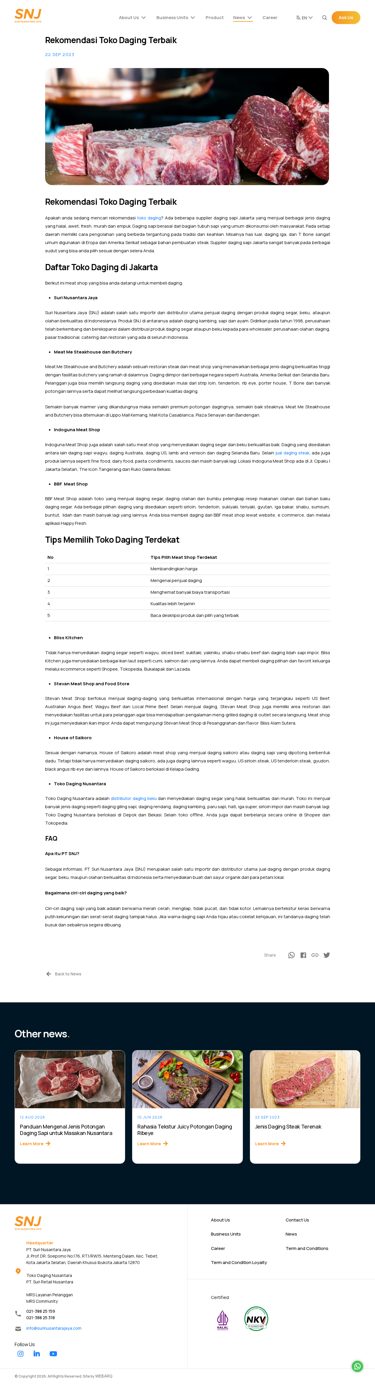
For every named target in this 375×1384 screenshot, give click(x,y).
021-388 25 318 (40, 1317)
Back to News (68, 974)
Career (269, 17)
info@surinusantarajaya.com (53, 1328)
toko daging (149, 218)
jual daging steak (292, 453)
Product (215, 17)
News (239, 17)
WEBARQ (103, 1376)
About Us (129, 17)
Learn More (31, 1143)
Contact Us (297, 1220)
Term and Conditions (307, 1248)
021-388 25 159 (40, 1311)
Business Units (172, 17)
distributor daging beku (133, 798)
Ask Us (346, 17)
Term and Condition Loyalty (239, 1262)
